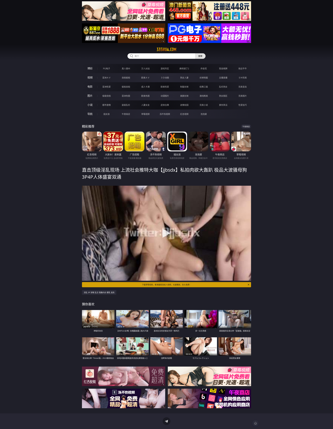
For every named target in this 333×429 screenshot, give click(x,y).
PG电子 (106, 68)
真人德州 (126, 68)
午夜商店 (126, 114)
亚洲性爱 (106, 86)
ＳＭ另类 (242, 77)
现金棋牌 (223, 68)
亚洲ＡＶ (106, 77)
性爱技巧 (242, 105)
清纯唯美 (204, 95)
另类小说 (204, 105)
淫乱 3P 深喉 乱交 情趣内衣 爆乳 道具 (99, 292)
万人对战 (145, 68)
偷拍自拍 (126, 86)
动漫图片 (165, 95)
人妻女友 (145, 105)
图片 (90, 96)
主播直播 (223, 77)
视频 (90, 77)
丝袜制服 (204, 77)
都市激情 (106, 105)
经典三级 (204, 86)
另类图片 (242, 95)
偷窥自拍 (106, 95)
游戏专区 (165, 68)
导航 (90, 114)
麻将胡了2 (184, 68)
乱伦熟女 (223, 86)
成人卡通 (145, 86)
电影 (90, 86)
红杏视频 (184, 114)
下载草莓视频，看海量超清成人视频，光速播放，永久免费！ (166, 284)
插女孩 (106, 114)
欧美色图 (145, 95)
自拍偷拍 (126, 77)
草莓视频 (145, 114)
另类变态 (242, 86)
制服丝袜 (184, 86)
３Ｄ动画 (165, 77)
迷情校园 (184, 105)
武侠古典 (165, 105)
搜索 (200, 56)
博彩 (90, 68)
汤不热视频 (165, 114)
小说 (90, 105)
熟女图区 (223, 95)
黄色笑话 (223, 105)
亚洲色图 (126, 95)
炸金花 (204, 68)
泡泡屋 (204, 114)
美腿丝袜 (184, 95)
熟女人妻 (184, 77)
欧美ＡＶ (145, 77)
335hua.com (166, 49)
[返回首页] (255, 423)
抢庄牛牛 (242, 68)
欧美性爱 (165, 86)
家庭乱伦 (126, 105)
